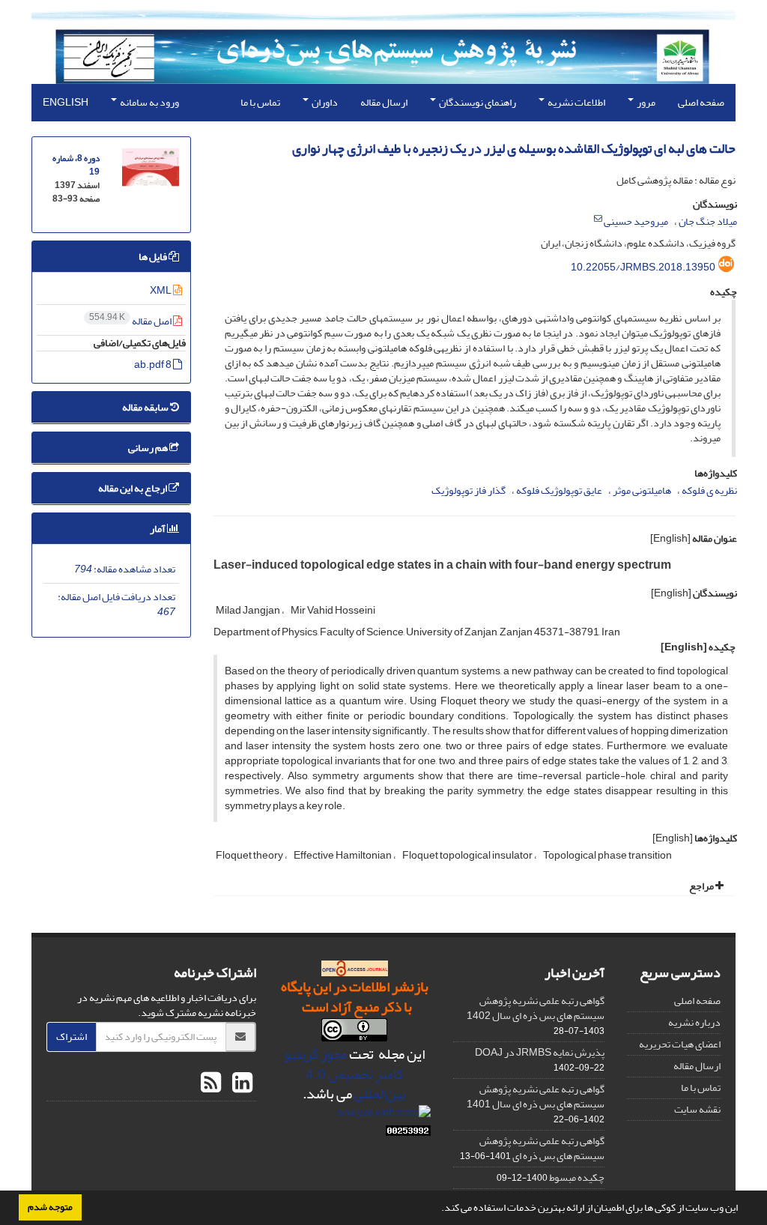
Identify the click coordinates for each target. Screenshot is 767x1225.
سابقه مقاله (146, 407)
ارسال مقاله (383, 102)
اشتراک (71, 1036)
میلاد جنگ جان (708, 221)
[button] (437, 1209)
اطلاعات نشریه (575, 102)
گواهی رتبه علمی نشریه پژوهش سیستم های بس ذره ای (541, 1148)
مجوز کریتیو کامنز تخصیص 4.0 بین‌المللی (345, 1074)
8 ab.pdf (153, 364)
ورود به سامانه (148, 102)
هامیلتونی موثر (642, 490)
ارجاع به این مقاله (133, 488)
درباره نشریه (694, 1022)
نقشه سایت (697, 1109)
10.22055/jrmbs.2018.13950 (643, 267)
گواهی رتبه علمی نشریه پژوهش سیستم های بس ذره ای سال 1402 (535, 1008)
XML (161, 290)
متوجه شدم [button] (50, 1207)
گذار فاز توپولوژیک (468, 490)
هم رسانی (148, 448)
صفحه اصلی (701, 102)
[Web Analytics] (408, 1134)
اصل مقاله (131, 321)
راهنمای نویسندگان (476, 102)
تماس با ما (260, 102)
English (65, 102)
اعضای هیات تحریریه (680, 1044)
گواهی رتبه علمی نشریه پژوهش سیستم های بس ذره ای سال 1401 (535, 1096)
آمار (158, 528)
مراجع (702, 886)
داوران (324, 102)
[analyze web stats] (384, 1116)
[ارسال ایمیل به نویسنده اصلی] (598, 218)
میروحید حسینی (636, 221)
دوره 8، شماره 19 (76, 165)
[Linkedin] (240, 1083)
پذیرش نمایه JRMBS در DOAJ (539, 1052)
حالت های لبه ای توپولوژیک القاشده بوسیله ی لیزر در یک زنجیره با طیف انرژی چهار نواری (514, 149)
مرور (645, 102)
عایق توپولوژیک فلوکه (559, 490)
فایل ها (154, 256)
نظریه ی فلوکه (709, 490)
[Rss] (211, 1083)
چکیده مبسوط (576, 1177)
